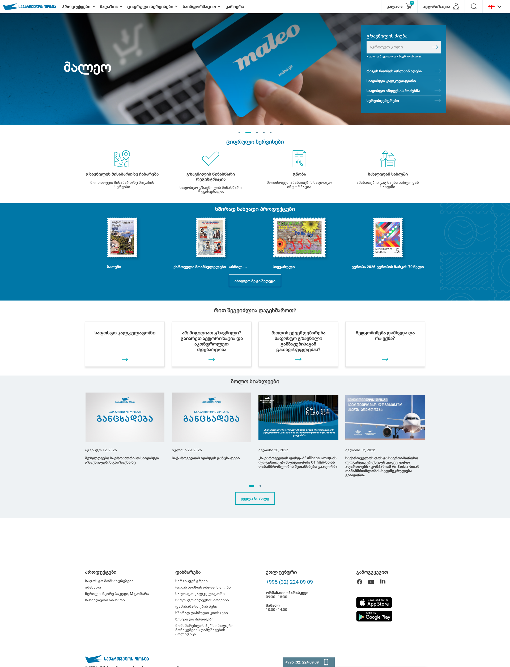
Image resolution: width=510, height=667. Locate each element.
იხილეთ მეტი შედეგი (255, 281)
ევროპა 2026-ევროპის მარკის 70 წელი (388, 267)
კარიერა (235, 6)
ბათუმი (114, 267)
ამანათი (93, 587)
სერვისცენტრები (383, 100)
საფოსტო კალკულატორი (391, 81)
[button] (251, 485)
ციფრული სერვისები (255, 142)
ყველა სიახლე (255, 498)
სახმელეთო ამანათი (105, 600)
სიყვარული (284, 267)
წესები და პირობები (194, 619)
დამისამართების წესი (196, 606)
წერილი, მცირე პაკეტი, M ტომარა (117, 593)
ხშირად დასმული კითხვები (201, 613)
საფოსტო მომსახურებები (109, 581)
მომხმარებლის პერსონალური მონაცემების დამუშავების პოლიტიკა (204, 629)
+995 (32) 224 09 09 (289, 582)
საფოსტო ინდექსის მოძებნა (393, 91)
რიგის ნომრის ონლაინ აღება (394, 71)
